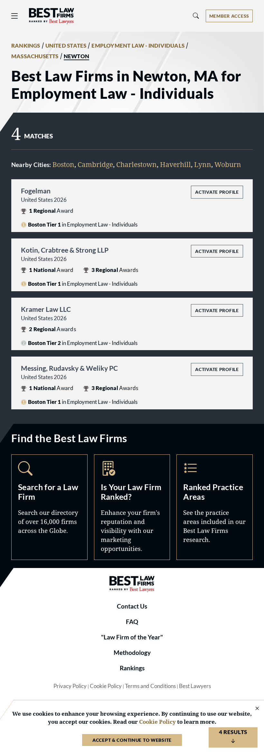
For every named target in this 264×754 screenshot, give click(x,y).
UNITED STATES (66, 45)
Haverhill (175, 164)
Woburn (227, 164)
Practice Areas (214, 507)
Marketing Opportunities (132, 507)
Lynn (202, 164)
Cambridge (95, 164)
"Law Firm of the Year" (132, 637)
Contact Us (132, 606)
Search (49, 507)
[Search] (196, 16)
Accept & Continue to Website (132, 740)
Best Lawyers (195, 686)
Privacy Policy (70, 686)
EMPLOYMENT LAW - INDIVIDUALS (137, 45)
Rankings (132, 668)
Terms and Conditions (150, 686)
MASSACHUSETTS (35, 56)
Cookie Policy (106, 686)
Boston (63, 164)
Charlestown (136, 164)
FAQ (132, 621)
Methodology (132, 652)
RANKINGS (25, 45)
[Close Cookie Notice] (253, 708)
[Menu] (14, 16)
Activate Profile (217, 192)
